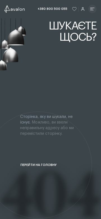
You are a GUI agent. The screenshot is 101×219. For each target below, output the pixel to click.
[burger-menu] (92, 9)
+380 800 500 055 (52, 8)
